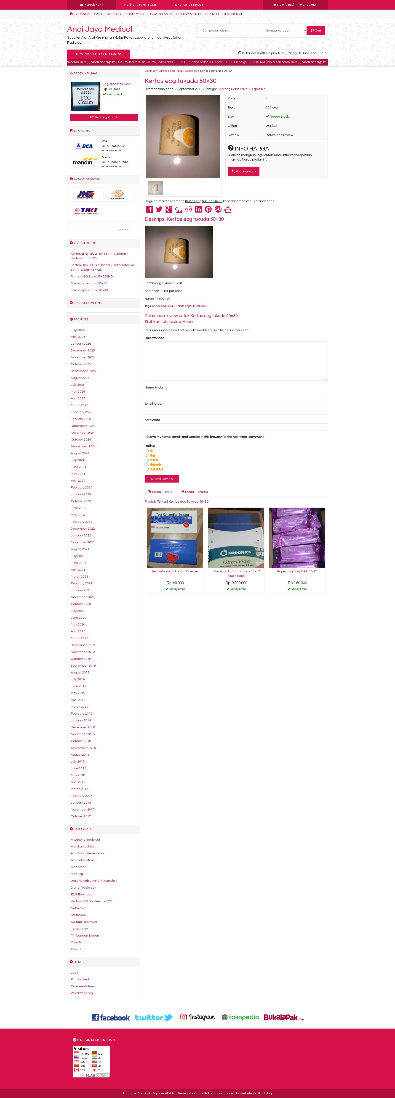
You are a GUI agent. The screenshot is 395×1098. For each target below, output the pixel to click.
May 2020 (78, 624)
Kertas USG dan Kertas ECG (91, 901)
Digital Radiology (83, 887)
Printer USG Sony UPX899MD (92, 276)
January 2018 (81, 802)
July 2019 (78, 679)
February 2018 (81, 795)
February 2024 (81, 487)
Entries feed (80, 979)
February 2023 (81, 521)
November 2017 (83, 809)
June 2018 (78, 768)
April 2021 (78, 569)
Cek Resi (212, 14)
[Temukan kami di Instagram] (197, 1017)
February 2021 (81, 583)
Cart (98, 14)
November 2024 (83, 432)
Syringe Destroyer (84, 922)
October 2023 (81, 501)
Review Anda (154, 338)
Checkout (309, 4)
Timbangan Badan (85, 935)
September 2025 (83, 371)
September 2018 (83, 748)
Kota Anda (152, 420)
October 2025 (81, 364)
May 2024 (78, 473)
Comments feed (83, 986)
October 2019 (81, 658)
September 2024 (83, 446)
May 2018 (78, 775)
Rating (150, 445)
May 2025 (78, 391)
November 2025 (83, 357)
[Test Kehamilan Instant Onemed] (175, 537)
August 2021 (80, 549)
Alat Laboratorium (84, 860)
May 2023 (78, 515)
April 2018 (78, 782)
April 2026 (78, 336)
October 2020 (81, 604)
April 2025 (78, 398)
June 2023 (78, 508)
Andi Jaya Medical (99, 29)
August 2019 (80, 672)
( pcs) (286, 4)
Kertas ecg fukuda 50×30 (180, 81)
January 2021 (81, 590)
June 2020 (78, 617)
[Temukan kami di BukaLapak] (284, 1017)
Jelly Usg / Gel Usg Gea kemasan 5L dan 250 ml (87, 88)
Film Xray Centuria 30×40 (89, 290)
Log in (75, 972)
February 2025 (81, 412)
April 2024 (78, 480)
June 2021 (78, 563)
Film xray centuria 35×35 (89, 283)
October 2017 (81, 816)
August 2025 (80, 378)
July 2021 (78, 556)
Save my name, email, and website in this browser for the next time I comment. (206, 436)
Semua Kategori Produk (96, 54)
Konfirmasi (134, 14)
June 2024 (78, 467)
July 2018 (78, 761)
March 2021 (79, 576)
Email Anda (153, 403)
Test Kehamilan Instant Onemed (175, 571)
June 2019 (78, 686)
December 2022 (83, 528)
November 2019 (83, 652)
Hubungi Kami (245, 171)
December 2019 (83, 645)
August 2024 (80, 453)
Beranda (81, 14)
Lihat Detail (177, 589)
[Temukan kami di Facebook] (111, 1017)
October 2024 (81, 439)
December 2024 (83, 426)
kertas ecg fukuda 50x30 (192, 306)
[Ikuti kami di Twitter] (154, 1017)
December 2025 (83, 350)
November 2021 (83, 542)
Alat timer (78, 867)
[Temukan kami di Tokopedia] (240, 1017)
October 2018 (81, 741)
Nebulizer (78, 908)
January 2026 (81, 343)
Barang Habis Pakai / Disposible (178, 70)
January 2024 (81, 494)
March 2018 (79, 789)
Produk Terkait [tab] (162, 492)
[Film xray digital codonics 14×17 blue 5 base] (236, 537)
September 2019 (83, 665)
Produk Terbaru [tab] (196, 492)
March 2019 (79, 706)
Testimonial (233, 14)
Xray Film (78, 942)
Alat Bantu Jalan (83, 846)
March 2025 (79, 405)
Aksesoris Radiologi (85, 839)
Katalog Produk (106, 117)
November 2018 (83, 734)
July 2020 (78, 610)
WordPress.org (82, 993)
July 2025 (78, 384)
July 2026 (78, 330)
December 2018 (83, 727)
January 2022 (81, 535)
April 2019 (78, 700)
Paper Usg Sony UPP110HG (297, 571)
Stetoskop (78, 915)
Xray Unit (77, 949)
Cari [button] (317, 30)
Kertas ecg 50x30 (163, 306)
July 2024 (78, 460)
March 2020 (79, 638)
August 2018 (80, 754)
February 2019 (81, 713)
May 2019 (78, 693)
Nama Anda (154, 387)
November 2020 (83, 597)
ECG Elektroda (82, 894)
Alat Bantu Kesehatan (87, 853)
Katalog (114, 14)
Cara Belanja (160, 14)
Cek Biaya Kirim (188, 14)
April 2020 (78, 631)
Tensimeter (79, 928)
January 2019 (81, 720)
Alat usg (77, 874)
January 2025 (81, 419)
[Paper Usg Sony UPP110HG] (297, 537)
